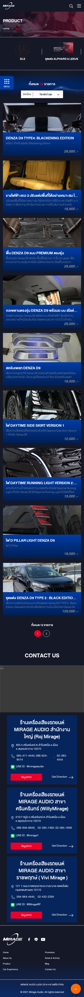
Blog (47, 963)
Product (6, 963)
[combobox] (42, 94)
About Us (7, 958)
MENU (7, 86)
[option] (22, 51)
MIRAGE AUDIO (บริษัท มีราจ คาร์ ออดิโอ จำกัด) (42, 984)
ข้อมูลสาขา (26, 777)
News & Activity (52, 958)
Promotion (50, 952)
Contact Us (50, 969)
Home (6, 29)
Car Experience (10, 969)
